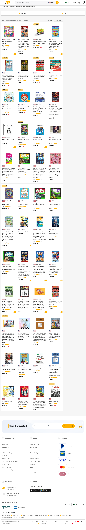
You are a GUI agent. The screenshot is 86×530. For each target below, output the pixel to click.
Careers (32, 464)
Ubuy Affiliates (34, 473)
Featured (58, 20)
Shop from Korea (54, 515)
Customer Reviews (35, 450)
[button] (79, 3)
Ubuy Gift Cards (35, 461)
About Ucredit (34, 458)
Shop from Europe (19, 517)
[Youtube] (78, 522)
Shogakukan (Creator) (12, 201)
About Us (5, 444)
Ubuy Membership (7, 470)
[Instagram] (75, 522)
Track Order (6, 458)
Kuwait (77, 504)
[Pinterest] (72, 524)
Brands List (33, 447)
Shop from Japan (28, 515)
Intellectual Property (8, 453)
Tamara (32, 470)
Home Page (5, 6)
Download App (34, 444)
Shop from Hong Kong (41, 515)
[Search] (57, 2)
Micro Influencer (7, 467)
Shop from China (66, 515)
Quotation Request (8, 450)
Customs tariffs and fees (10, 461)
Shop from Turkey (7, 517)
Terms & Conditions (34, 522)
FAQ (31, 456)
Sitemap (4, 456)
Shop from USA (6, 515)
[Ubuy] (7, 2)
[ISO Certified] (18, 507)
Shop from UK (16, 515)
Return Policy (34, 453)
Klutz (14, 39)
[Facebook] (72, 522)
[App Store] (35, 491)
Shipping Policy (6, 464)
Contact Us (5, 447)
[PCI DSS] (6, 507)
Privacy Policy (46, 522)
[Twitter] (81, 522)
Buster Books (28, 39)
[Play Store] (45, 491)
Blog (31, 467)
